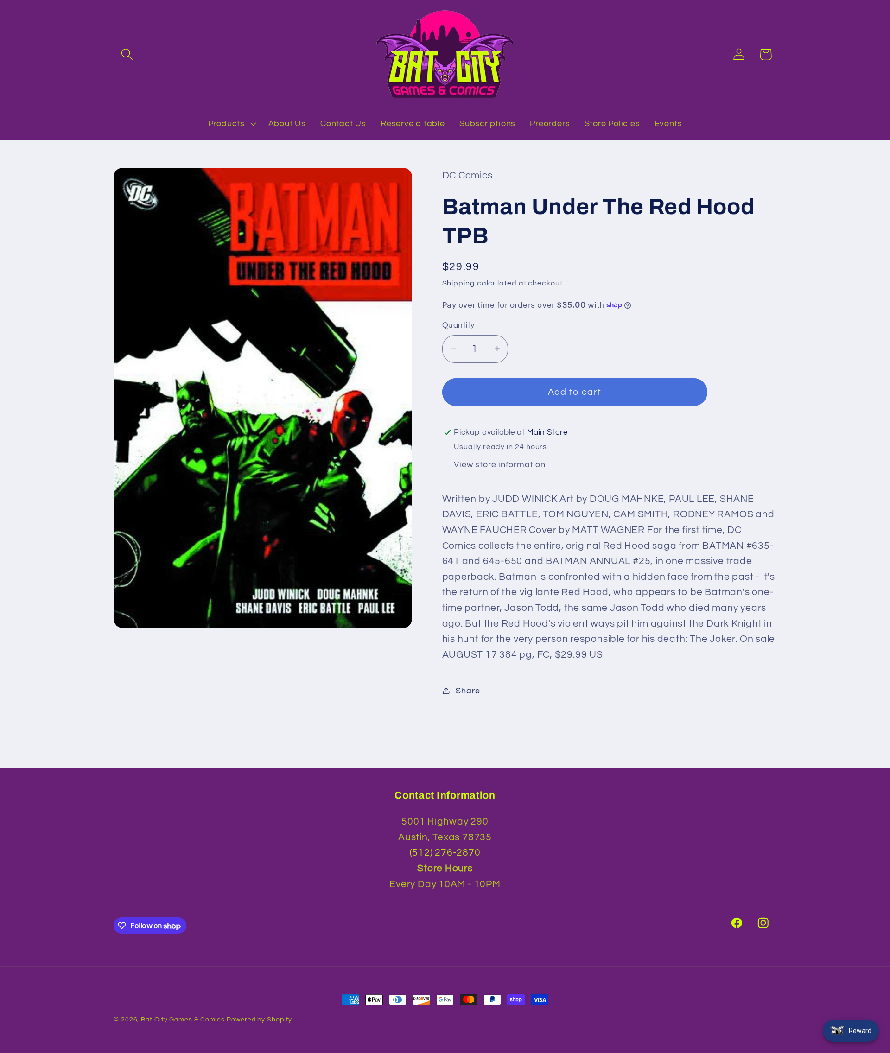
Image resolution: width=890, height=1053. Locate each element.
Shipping (458, 282)
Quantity (458, 325)
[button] (127, 54)
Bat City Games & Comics (183, 1019)
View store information (499, 464)
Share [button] (468, 690)
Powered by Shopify (259, 1019)
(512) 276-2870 (445, 852)
